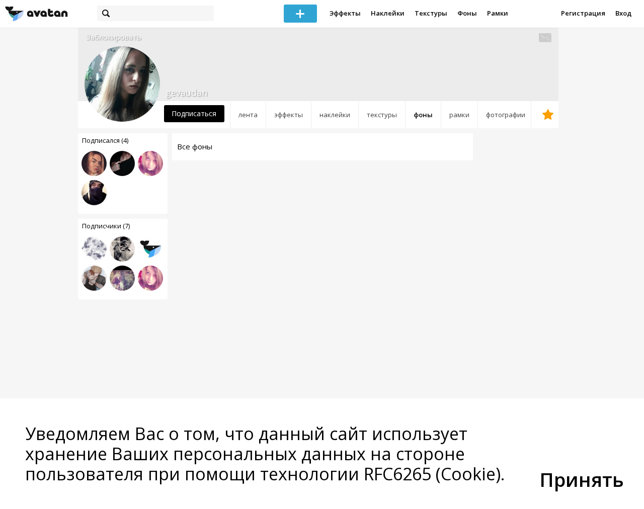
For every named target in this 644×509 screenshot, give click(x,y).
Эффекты (345, 13)
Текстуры (431, 13)
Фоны (467, 13)
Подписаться (194, 113)
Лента (248, 114)
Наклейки (388, 13)
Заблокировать (113, 37)
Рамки (497, 13)
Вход (623, 13)
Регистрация (583, 13)
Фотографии (505, 114)
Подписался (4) (105, 140)
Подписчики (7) (106, 225)
